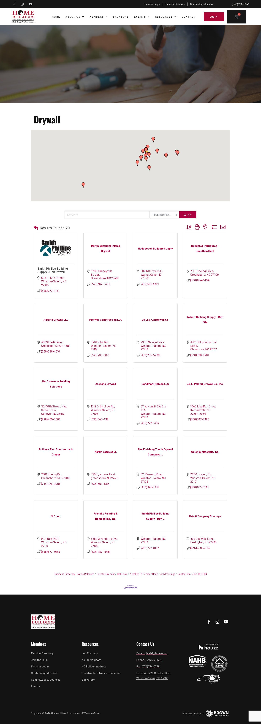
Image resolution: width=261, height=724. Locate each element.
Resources (164, 16)
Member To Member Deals (144, 574)
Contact (188, 16)
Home (56, 16)
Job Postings (168, 574)
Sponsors (121, 16)
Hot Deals (122, 574)
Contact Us (184, 574)
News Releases (85, 574)
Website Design (191, 713)
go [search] (190, 214)
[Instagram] (22, 4)
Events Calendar (106, 574)
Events (140, 16)
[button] (149, 168)
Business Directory (64, 574)
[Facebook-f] (14, 4)
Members (96, 16)
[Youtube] (30, 4)
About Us (73, 16)
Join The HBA (199, 574)
